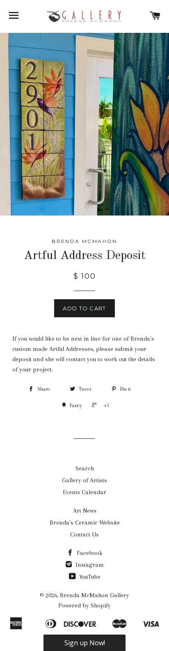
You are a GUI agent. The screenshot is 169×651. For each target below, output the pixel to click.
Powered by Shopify (84, 605)
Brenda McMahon (84, 241)
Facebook (89, 553)
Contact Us (84, 534)
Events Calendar (84, 492)
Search (84, 468)
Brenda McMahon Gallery (94, 595)
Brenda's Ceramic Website (85, 522)
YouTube (89, 576)
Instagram (89, 564)
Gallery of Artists (84, 480)
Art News (84, 510)
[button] (84, 643)
